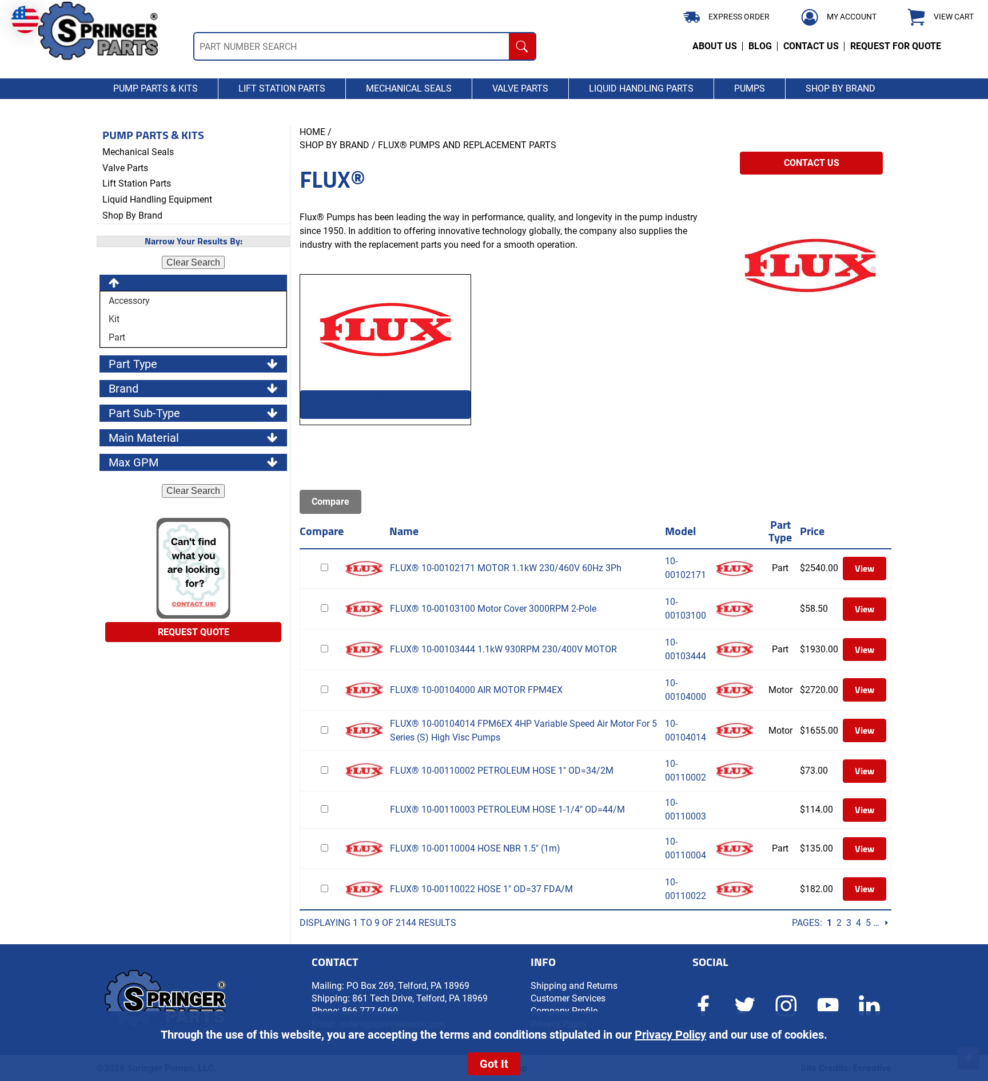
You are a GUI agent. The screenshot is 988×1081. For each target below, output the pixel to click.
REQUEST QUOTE (193, 632)
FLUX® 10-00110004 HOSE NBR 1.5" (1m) (475, 848)
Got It (494, 1064)
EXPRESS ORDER (739, 16)
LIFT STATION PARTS (281, 88)
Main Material (144, 438)
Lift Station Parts (136, 183)
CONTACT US (811, 46)
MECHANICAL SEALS (409, 88)
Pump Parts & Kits (153, 135)
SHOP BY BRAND (840, 88)
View (864, 568)
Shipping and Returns (574, 985)
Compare (322, 530)
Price (812, 530)
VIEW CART (954, 17)
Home (312, 131)
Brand (123, 388)
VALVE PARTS (520, 88)
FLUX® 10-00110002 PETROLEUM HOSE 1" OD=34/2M (501, 770)
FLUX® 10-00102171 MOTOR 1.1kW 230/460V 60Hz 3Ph (506, 568)
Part (115, 337)
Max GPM (133, 462)
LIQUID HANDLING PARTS (641, 88)
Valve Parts (125, 168)
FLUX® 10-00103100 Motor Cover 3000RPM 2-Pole (493, 608)
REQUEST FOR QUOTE (895, 46)
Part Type (780, 531)
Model (680, 530)
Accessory (128, 300)
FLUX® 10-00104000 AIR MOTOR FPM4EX (476, 689)
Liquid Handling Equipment (157, 199)
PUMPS (749, 88)
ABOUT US (714, 46)
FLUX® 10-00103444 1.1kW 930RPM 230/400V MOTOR (503, 649)
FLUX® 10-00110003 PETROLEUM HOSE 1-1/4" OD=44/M (507, 809)
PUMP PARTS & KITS (155, 88)
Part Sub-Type (144, 413)
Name (404, 530)
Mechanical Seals (138, 151)
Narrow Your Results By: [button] (193, 241)
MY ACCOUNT (852, 16)
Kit (112, 319)
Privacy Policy (670, 1035)
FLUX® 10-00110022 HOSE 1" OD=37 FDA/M (481, 889)
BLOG (760, 46)
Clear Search (193, 262)
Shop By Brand (132, 215)
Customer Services (568, 998)
